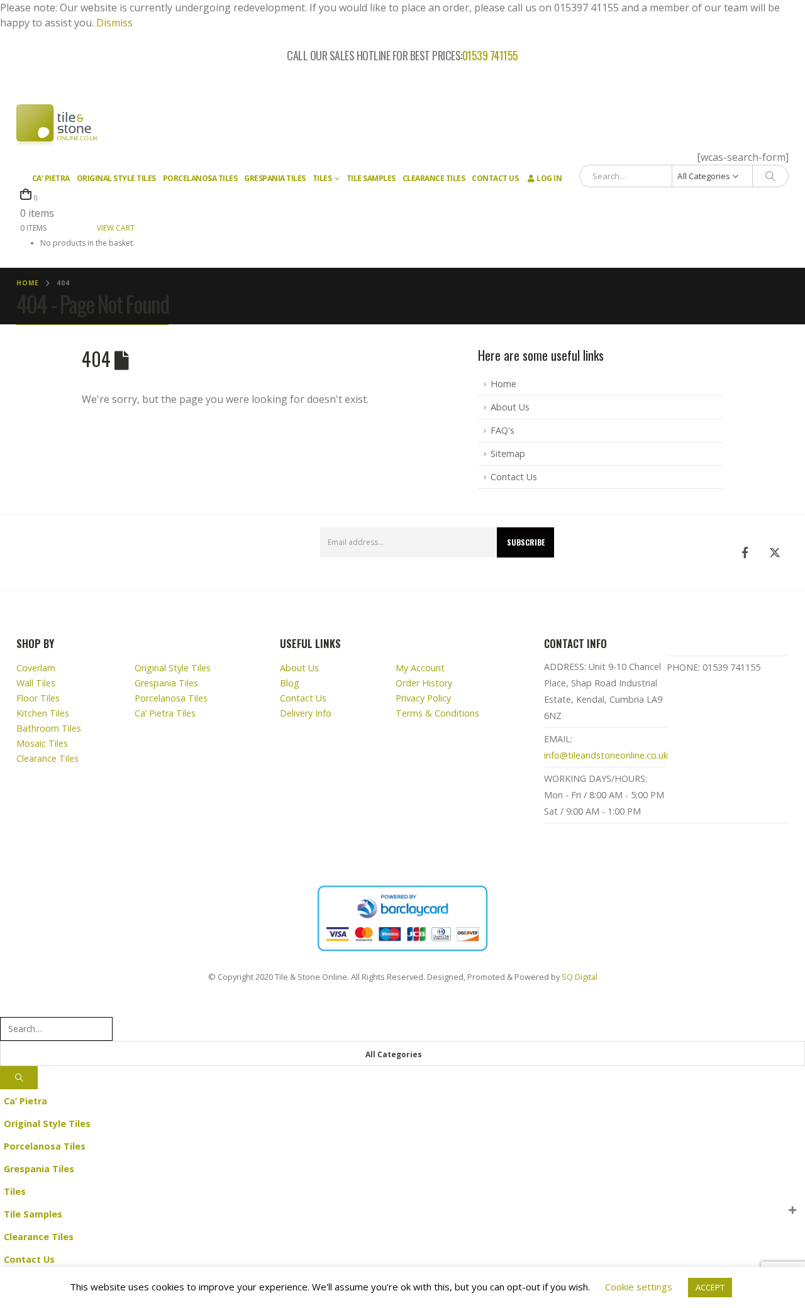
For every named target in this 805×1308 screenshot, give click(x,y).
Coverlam (35, 668)
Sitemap (508, 453)
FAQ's (502, 430)
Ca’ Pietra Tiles (165, 713)
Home (503, 384)
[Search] (770, 176)
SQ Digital (579, 976)
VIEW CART (116, 228)
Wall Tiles (35, 683)
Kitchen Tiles (42, 713)
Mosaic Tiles (42, 743)
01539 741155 (490, 56)
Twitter (774, 552)
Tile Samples (371, 178)
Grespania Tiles (275, 178)
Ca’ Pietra (51, 178)
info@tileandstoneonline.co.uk (606, 755)
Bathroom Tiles (48, 728)
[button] (7, 1008)
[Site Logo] (57, 126)
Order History (424, 683)
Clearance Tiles (433, 178)
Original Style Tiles (116, 178)
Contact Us (495, 178)
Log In (549, 178)
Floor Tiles (38, 698)
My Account (420, 668)
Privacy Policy (423, 698)
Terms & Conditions (437, 713)
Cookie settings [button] (638, 1286)
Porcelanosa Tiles (200, 178)
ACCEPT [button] (710, 1287)
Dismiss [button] (114, 23)
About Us (510, 407)
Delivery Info (305, 713)
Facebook (744, 552)
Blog (289, 683)
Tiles (322, 178)
